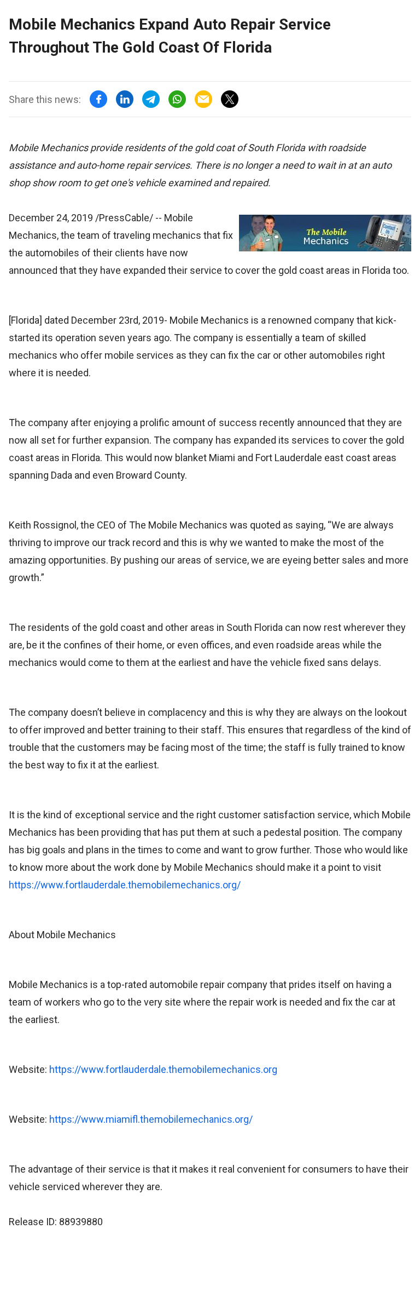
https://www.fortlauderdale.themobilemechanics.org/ (125, 885)
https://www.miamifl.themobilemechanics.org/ (151, 1119)
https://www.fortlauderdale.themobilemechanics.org (163, 1069)
